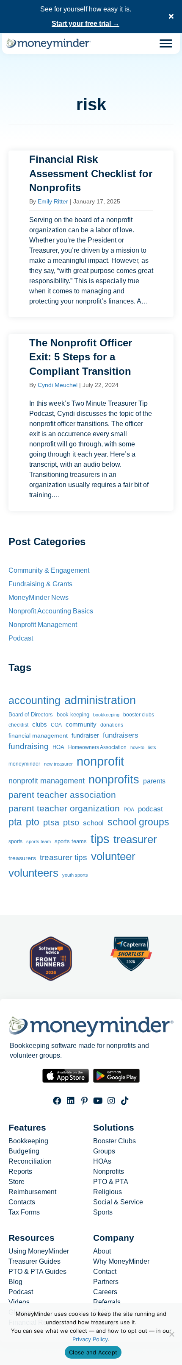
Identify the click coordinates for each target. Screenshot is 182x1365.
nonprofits (113, 779)
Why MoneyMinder (121, 1261)
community (81, 724)
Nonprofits (108, 1171)
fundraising (28, 746)
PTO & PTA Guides (37, 1271)
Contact (104, 1271)
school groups (138, 821)
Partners (106, 1282)
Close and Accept (93, 1352)
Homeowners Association (97, 747)
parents (154, 781)
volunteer (113, 856)
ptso (71, 822)
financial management (38, 735)
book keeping (73, 715)
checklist (18, 725)
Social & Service (118, 1202)
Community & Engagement (48, 570)
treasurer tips (63, 857)
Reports (20, 1171)
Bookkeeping (28, 1141)
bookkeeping (106, 714)
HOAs (102, 1161)
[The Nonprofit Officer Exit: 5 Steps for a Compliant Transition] (91, 422)
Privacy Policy (90, 1339)
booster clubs (138, 714)
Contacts (21, 1202)
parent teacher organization (64, 808)
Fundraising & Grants (40, 584)
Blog (15, 1282)
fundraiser (85, 735)
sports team (38, 841)
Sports (103, 1212)
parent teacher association (62, 795)
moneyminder (24, 764)
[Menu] (166, 43)
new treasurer (58, 763)
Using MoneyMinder (38, 1251)
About (102, 1251)
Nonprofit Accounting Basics (50, 611)
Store (16, 1181)
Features (27, 1127)
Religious (107, 1192)
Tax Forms (24, 1212)
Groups (104, 1151)
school (93, 823)
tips (100, 839)
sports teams (71, 841)
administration (100, 700)
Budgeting (23, 1151)
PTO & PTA (110, 1181)
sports (15, 841)
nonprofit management (46, 781)
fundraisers (120, 735)
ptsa (51, 822)
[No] (171, 1334)
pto (32, 821)
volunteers (33, 872)
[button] (172, 16)
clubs (39, 724)
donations (111, 725)
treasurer (135, 839)
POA (129, 810)
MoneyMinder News (38, 597)
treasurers (22, 858)
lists (152, 747)
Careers (105, 1292)
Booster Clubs (114, 1141)
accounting (34, 700)
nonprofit (100, 761)
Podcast (20, 638)
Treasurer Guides (34, 1261)
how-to (137, 747)
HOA (58, 747)
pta (15, 821)
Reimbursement (32, 1192)
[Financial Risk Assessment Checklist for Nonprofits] (91, 233)
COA (56, 724)
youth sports (75, 875)
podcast (150, 809)
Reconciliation (30, 1161)
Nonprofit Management (42, 624)
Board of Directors (30, 714)
